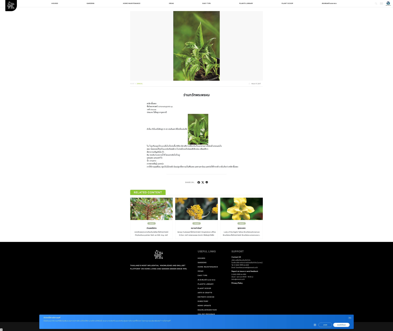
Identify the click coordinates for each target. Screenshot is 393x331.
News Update (204, 305)
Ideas (171, 3)
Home (132, 84)
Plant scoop (287, 3)
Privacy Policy (237, 283)
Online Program (206, 314)
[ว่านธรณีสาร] (151, 209)
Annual (140, 84)
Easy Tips (206, 3)
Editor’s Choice (206, 297)
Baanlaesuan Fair (207, 310)
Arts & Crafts (205, 293)
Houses (54, 3)
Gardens (90, 3)
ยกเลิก (325, 325)
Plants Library (246, 3)
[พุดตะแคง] (241, 209)
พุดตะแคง (242, 228)
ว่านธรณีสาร (151, 228)
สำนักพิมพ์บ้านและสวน (329, 3)
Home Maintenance (131, 3)
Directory (203, 301)
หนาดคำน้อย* (196, 228)
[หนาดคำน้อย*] (196, 209)
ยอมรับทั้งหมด (341, 325)
